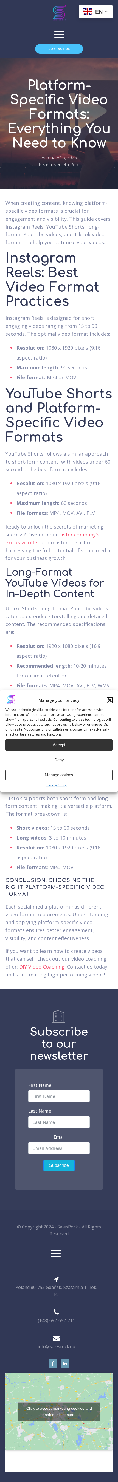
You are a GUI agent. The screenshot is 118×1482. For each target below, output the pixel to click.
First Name (39, 1085)
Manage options (59, 774)
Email (59, 1137)
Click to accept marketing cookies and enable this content (59, 1411)
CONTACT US (59, 49)
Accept (59, 744)
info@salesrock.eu (56, 1346)
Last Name (39, 1111)
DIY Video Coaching (41, 966)
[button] (110, 700)
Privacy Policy (56, 785)
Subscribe (59, 1165)
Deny (59, 759)
